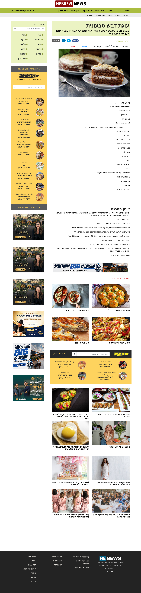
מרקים (23, 39)
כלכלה (119, 10)
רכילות (103, 10)
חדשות (127, 10)
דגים (39, 44)
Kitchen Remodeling (81, 557)
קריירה (33, 581)
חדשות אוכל (126, 15)
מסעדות (117, 15)
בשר (24, 34)
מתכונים (110, 15)
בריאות (111, 10)
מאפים (23, 53)
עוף (40, 34)
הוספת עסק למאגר (29, 569)
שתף (75, 40)
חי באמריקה (87, 10)
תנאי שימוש (32, 565)
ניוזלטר (55, 40)
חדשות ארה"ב (57, 557)
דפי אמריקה (58, 565)
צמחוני (38, 49)
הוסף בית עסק (60, 353)
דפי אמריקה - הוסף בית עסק (29, 69)
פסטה (38, 53)
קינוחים (38, 39)
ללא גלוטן (22, 58)
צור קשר (33, 577)
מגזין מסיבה (75, 10)
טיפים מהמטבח (100, 15)
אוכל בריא (90, 15)
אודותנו (33, 561)
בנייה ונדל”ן (63, 10)
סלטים (23, 44)
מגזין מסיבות (57, 561)
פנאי (97, 10)
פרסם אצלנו (31, 557)
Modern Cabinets (82, 567)
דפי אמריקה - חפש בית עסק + (22, 10)
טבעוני (23, 49)
